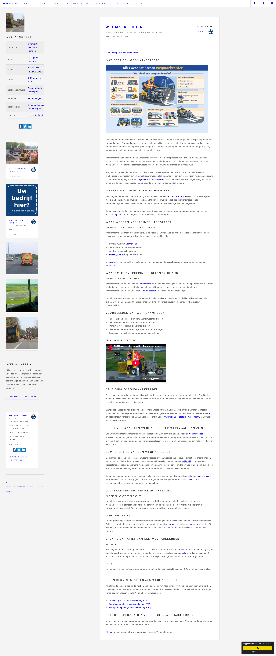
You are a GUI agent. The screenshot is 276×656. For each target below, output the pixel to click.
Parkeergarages (116, 254)
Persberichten (120, 4)
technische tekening (176, 196)
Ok (257, 648)
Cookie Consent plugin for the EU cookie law (257, 652)
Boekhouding (101, 4)
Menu (272, 3)
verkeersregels (149, 291)
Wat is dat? (266, 643)
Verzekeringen (35, 98)
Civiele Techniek (35, 115)
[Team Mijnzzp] (33, 169)
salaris (185, 553)
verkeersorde (145, 284)
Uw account (255, 3)
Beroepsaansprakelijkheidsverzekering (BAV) (130, 607)
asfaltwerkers (158, 179)
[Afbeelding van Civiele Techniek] (22, 153)
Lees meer (13, 396)
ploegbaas (171, 524)
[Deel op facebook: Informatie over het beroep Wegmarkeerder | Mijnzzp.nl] (21, 128)
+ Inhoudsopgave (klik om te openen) (123, 53)
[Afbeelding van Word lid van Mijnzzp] (22, 200)
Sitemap (9, 491)
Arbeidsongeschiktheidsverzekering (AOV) (128, 600)
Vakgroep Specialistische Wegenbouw (182, 417)
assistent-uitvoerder (199, 524)
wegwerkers (142, 179)
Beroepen (44, 4)
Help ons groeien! (18, 415)
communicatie (204, 476)
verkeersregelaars (114, 214)
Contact (137, 4)
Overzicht (32, 44)
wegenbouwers (196, 434)
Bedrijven (29, 4)
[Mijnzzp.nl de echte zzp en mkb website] (15, 22)
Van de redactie (81, 4)
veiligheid (186, 461)
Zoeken (263, 3)
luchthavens (131, 244)
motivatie (188, 479)
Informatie (32, 47)
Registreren (30, 396)
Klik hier (109, 632)
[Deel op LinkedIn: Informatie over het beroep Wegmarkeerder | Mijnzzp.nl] (29, 128)
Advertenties (61, 4)
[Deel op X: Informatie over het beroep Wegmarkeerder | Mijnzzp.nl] (25, 128)
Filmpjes (32, 51)
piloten (113, 262)
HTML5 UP (22, 486)
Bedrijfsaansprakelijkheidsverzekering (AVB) (129, 604)
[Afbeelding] (22, 258)
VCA (211, 413)
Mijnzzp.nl (10, 4)
